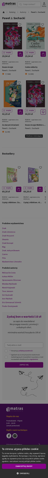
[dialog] (24, 461)
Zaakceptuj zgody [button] (24, 466)
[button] (24, 473)
